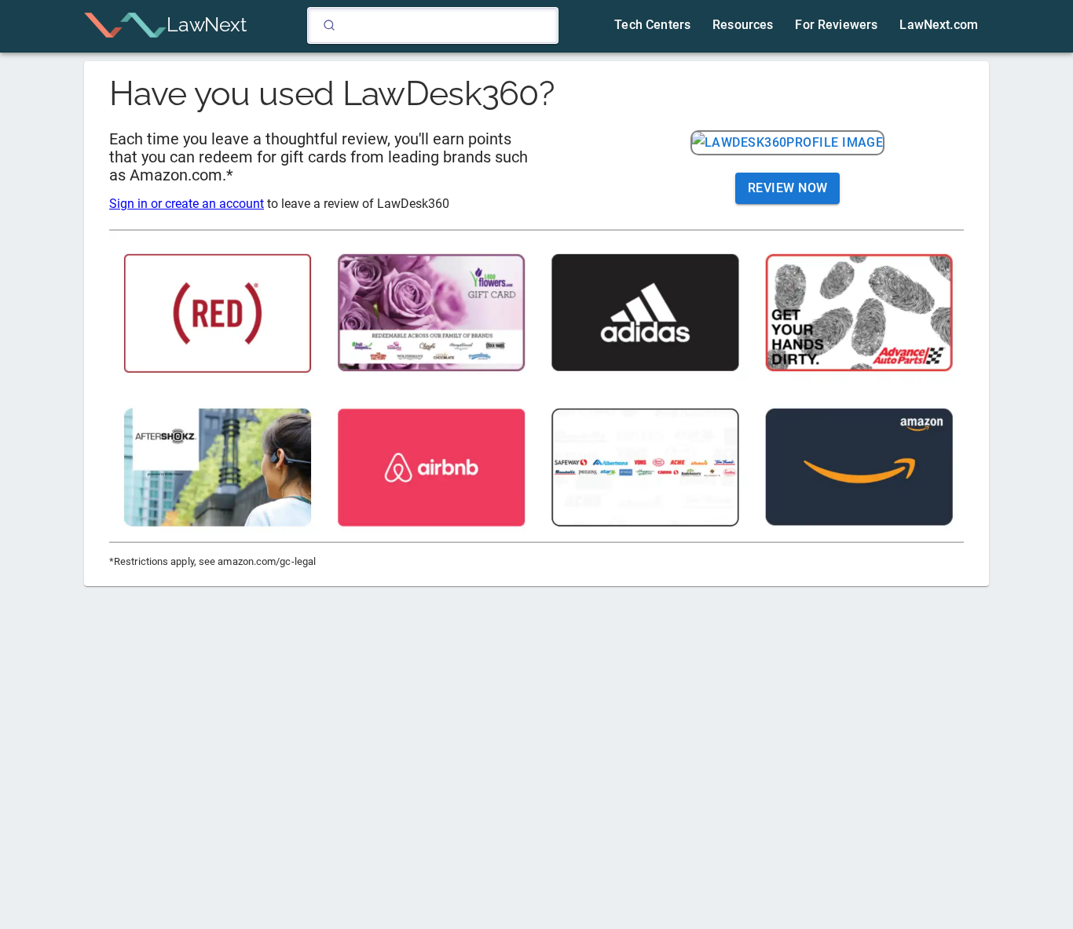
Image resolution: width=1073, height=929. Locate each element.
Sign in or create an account (186, 203)
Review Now (788, 187)
